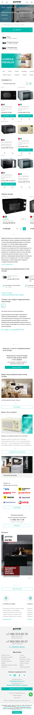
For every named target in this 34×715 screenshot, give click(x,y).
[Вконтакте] (10, 675)
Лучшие (24, 74)
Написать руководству (17, 689)
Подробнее (17, 507)
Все (4, 71)
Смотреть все (17, 589)
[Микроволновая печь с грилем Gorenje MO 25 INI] (25, 129)
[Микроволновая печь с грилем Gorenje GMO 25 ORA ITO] (8, 163)
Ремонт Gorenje (24, 663)
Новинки (16, 74)
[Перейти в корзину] (32, 2)
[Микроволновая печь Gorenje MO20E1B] (14, 206)
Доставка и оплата (6, 657)
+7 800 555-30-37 (17, 641)
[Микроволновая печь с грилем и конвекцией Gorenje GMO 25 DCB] (8, 129)
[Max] (14, 675)
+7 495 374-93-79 (17, 634)
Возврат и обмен (25, 661)
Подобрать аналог (8, 115)
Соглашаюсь (17, 712)
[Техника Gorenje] (17, 2)
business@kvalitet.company (17, 685)
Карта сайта (17, 697)
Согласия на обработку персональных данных (21, 709)
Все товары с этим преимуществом (12, 329)
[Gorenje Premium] (17, 60)
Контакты (4, 667)
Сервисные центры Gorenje (9, 665)
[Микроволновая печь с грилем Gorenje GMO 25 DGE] (25, 95)
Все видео (17, 407)
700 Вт (10, 71)
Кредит (3, 663)
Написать (17, 525)
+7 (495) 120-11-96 (17, 520)
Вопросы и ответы (25, 659)
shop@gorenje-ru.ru (17, 681)
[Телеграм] (24, 675)
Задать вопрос (17, 367)
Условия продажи (6, 661)
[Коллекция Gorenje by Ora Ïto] (17, 557)
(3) (25, 219)
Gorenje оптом (5, 655)
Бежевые (24, 71)
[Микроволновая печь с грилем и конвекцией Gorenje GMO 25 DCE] (25, 163)
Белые (17, 71)
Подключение (5, 659)
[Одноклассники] (19, 675)
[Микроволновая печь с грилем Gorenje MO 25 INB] (8, 95)
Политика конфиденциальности (17, 693)
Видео (22, 665)
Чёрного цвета (7, 74)
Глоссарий (23, 657)
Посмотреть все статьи (17, 452)
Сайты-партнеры (25, 667)
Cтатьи (22, 655)
